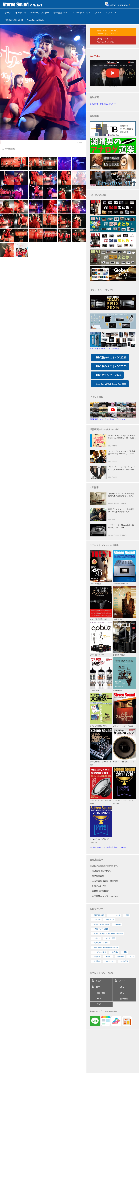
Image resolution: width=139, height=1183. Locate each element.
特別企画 (94, 97)
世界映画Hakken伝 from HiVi (104, 429)
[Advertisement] (112, 1052)
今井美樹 (97, 961)
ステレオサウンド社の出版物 (104, 545)
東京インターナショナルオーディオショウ (108, 933)
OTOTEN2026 (99, 915)
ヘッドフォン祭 (115, 915)
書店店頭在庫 (96, 859)
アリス (131, 956)
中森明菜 (97, 956)
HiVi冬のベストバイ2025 (111, 366)
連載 (125, 952)
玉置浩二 (109, 956)
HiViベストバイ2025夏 (101, 924)
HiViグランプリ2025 (108, 375)
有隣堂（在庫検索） (101, 891)
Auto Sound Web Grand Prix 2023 (106, 947)
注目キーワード (97, 908)
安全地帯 (120, 956)
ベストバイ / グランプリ (102, 290)
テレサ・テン (110, 961)
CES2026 (97, 920)
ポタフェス (110, 920)
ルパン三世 (124, 961)
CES (127, 915)
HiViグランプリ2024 (101, 929)
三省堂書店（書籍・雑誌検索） (106, 881)
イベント (97, 938)
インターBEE (110, 938)
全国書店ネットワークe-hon (105, 896)
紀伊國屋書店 (98, 876)
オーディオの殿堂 (100, 952)
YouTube (115, 952)
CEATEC (118, 924)
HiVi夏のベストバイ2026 (111, 357)
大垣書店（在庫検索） (102, 871)
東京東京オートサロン (101, 943)
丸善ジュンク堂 (99, 886)
